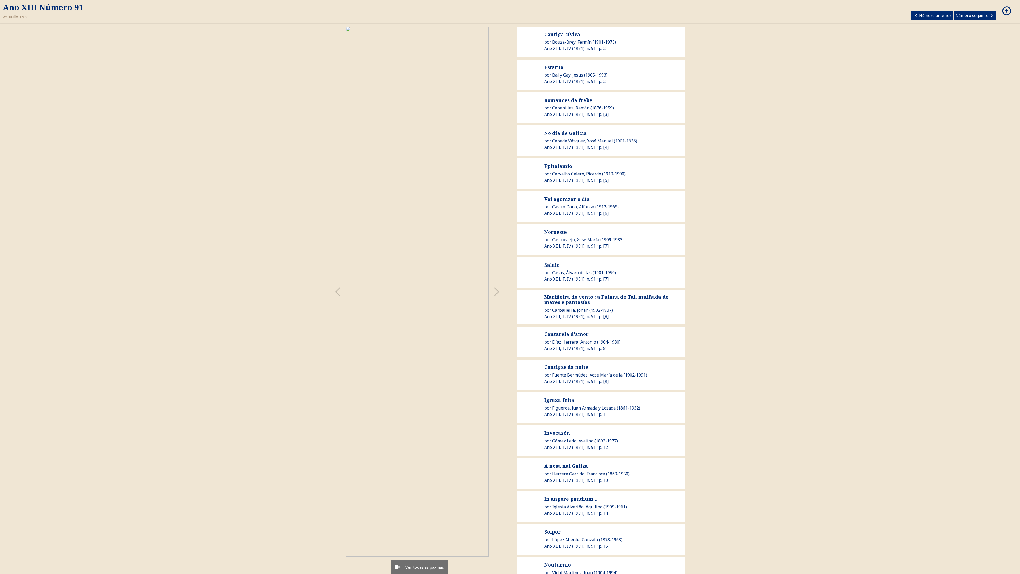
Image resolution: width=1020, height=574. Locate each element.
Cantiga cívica (562, 34)
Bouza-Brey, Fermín (572, 42)
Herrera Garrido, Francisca (578, 474)
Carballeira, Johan (570, 310)
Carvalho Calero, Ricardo (576, 174)
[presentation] (337, 291)
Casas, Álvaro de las (572, 273)
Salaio (552, 265)
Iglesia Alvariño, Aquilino (577, 507)
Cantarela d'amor (566, 334)
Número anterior (932, 15)
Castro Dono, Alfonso (573, 207)
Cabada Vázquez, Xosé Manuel (582, 141)
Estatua (553, 67)
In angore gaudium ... (571, 499)
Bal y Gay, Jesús (567, 75)
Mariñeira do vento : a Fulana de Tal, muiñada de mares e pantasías (606, 299)
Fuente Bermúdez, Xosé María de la (587, 375)
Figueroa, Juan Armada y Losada (584, 408)
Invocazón (557, 433)
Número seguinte (975, 15)
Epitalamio (558, 166)
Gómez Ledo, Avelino (572, 441)
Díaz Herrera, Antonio (574, 342)
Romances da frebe (568, 100)
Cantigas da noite (566, 367)
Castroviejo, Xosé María (575, 240)
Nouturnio (557, 565)
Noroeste (555, 232)
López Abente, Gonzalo (575, 540)
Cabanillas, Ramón (570, 108)
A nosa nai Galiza (566, 466)
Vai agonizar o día (567, 199)
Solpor (552, 532)
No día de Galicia (565, 133)
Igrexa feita (559, 400)
